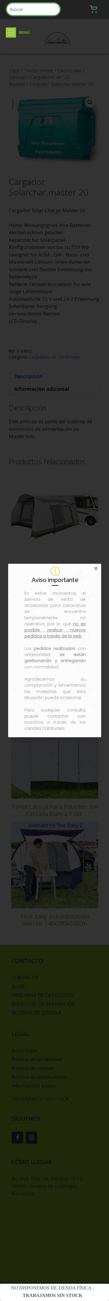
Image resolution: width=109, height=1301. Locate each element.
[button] (11, 32)
